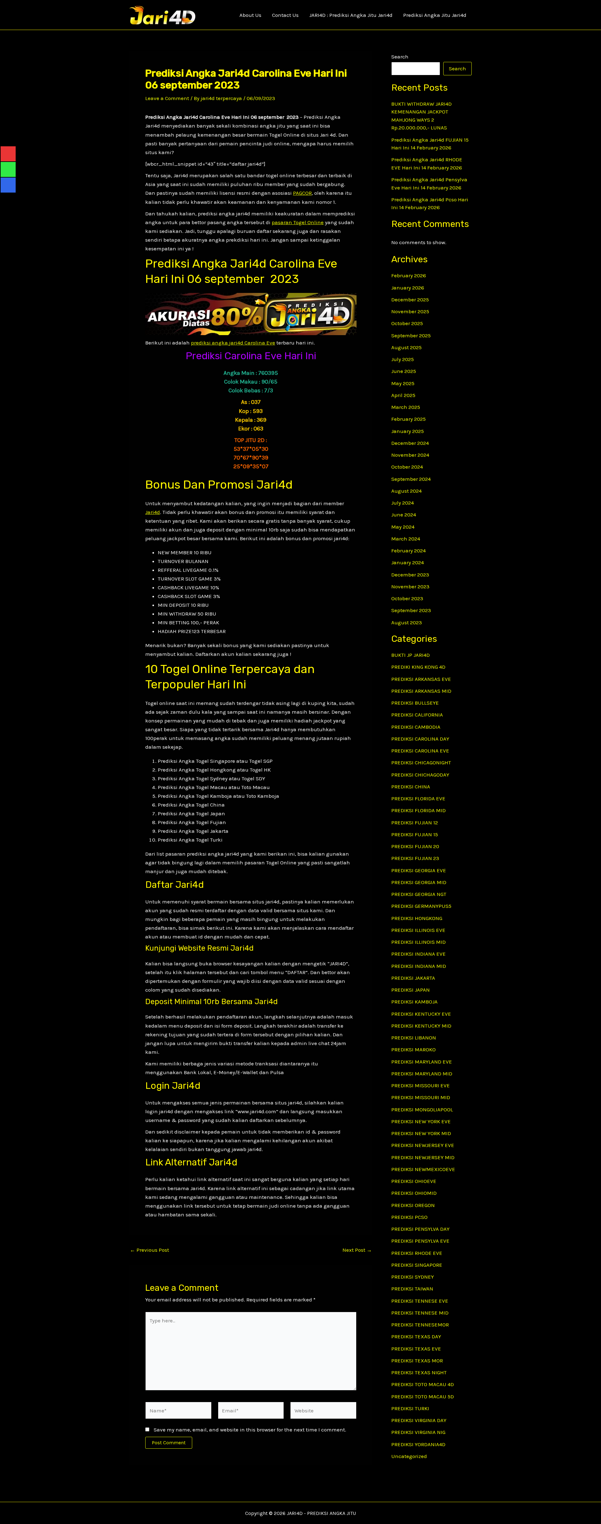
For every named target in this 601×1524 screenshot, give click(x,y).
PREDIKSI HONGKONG (416, 918)
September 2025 (411, 335)
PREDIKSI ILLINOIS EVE (418, 930)
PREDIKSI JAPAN (410, 990)
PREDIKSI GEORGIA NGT (418, 894)
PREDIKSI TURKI (410, 1408)
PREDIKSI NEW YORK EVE (421, 1121)
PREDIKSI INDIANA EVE (418, 954)
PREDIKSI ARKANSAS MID (421, 691)
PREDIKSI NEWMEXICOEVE (423, 1169)
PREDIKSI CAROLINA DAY (420, 739)
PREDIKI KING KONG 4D (418, 667)
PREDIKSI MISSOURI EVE (420, 1085)
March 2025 (405, 407)
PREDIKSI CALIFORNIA (417, 715)
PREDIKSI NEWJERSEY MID (423, 1157)
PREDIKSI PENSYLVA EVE (420, 1241)
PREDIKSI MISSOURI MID (420, 1097)
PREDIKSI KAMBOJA (414, 1001)
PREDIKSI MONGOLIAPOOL (422, 1109)
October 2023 (407, 598)
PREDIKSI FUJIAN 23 (415, 858)
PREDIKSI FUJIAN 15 (414, 834)
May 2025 (402, 383)
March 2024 (405, 539)
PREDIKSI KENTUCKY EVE (421, 1014)
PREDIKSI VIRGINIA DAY (418, 1420)
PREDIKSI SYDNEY (412, 1277)
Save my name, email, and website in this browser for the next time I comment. (250, 1429)
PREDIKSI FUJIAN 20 (415, 846)
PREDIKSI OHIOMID (414, 1193)
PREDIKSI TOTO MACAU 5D (422, 1396)
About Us (250, 15)
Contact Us (285, 15)
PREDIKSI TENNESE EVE (419, 1301)
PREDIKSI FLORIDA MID (418, 810)
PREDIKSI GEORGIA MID (418, 882)
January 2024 (407, 562)
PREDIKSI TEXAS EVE (416, 1348)
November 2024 (410, 455)
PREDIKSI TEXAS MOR (417, 1360)
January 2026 (407, 287)
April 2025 (403, 395)
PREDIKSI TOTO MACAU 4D (422, 1384)
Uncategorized (409, 1456)
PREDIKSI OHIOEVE (413, 1181)
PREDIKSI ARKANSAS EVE (421, 679)
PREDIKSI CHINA (410, 786)
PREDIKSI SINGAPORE (416, 1265)
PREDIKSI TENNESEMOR (420, 1324)
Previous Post (149, 1250)
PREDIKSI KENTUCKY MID (421, 1026)
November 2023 (410, 586)
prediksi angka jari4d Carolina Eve (233, 343)
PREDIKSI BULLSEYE (415, 703)
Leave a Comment (167, 98)
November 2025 (410, 311)
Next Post (357, 1250)
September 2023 (411, 610)
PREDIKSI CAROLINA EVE (420, 750)
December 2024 (410, 443)
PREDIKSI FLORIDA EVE (418, 798)
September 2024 (411, 479)
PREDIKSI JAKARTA (413, 978)
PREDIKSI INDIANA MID (418, 966)
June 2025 (403, 371)
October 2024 (407, 467)
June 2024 (403, 514)
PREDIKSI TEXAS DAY (416, 1336)
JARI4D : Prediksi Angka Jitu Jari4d (351, 15)
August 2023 (406, 622)
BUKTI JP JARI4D (410, 655)
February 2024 (408, 550)
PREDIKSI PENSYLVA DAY (420, 1229)
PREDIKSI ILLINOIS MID (418, 942)
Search (399, 56)
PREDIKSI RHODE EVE (416, 1253)
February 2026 (408, 275)
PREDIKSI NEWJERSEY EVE (422, 1145)
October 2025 (407, 323)
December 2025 (410, 299)
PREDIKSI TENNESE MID (420, 1313)
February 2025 (408, 419)
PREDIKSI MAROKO (413, 1049)
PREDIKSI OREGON (413, 1205)
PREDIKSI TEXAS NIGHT (419, 1372)
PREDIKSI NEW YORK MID (421, 1133)
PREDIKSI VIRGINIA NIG (418, 1432)
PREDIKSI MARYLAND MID (421, 1073)
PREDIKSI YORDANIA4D (418, 1444)
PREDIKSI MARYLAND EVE (421, 1062)
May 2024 (402, 527)
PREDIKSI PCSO (409, 1217)
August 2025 (406, 347)
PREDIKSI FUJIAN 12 (414, 822)
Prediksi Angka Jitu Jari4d (434, 15)
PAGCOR (302, 193)
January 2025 (407, 431)
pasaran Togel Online (298, 222)
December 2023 (410, 574)
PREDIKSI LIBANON (413, 1037)
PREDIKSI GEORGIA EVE (418, 870)
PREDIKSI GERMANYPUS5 (421, 906)
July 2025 (402, 359)
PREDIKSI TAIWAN (412, 1288)
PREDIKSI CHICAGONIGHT (421, 762)
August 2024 (406, 491)
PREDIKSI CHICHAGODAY (420, 775)
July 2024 (402, 503)
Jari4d (152, 512)
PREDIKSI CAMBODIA (415, 727)
